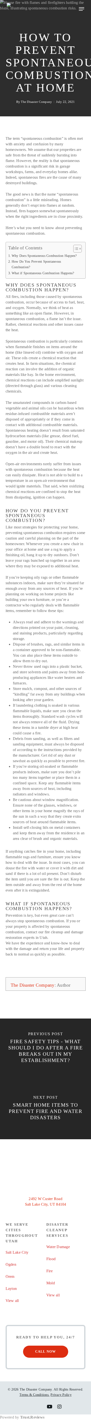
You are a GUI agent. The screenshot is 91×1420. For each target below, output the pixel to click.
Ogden (11, 1264)
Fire (49, 1271)
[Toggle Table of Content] (75, 249)
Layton (11, 1288)
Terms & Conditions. (34, 1395)
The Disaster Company (36, 102)
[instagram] (59, 1407)
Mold (50, 1283)
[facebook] (31, 1407)
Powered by (22, 1417)
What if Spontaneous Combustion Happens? (43, 273)
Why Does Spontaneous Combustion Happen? (44, 256)
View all (12, 1301)
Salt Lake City (17, 1252)
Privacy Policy (61, 1395)
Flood (51, 1259)
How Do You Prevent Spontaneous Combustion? (36, 264)
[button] (81, 9)
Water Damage (58, 1247)
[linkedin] (40, 1407)
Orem (10, 1276)
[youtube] (49, 1407)
